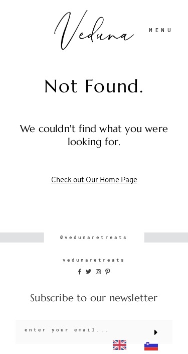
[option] (153, 345)
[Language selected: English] (138, 344)
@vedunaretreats (93, 237)
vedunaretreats (94, 260)
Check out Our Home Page (94, 180)
